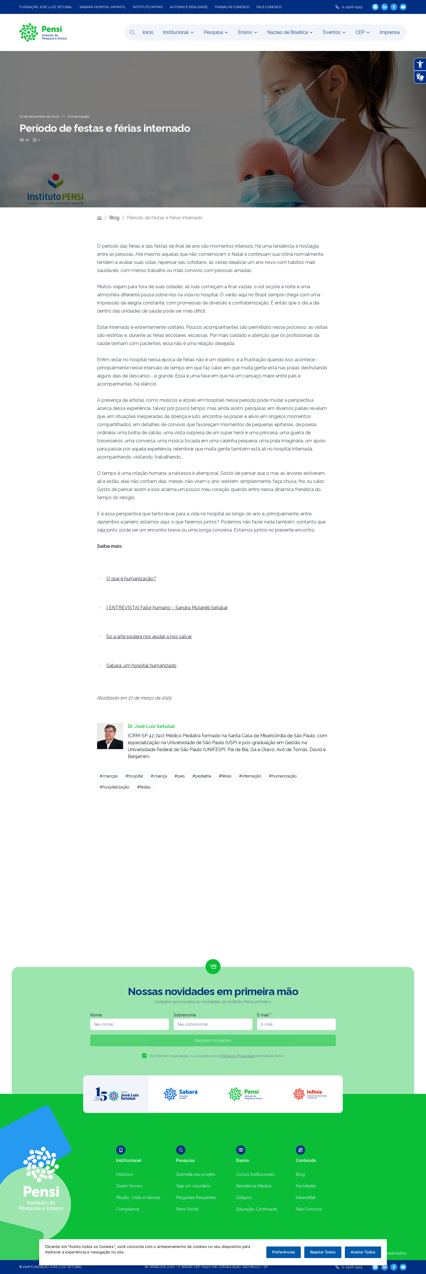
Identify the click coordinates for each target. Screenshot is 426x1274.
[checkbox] (144, 1055)
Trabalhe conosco (232, 7)
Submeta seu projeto (195, 1174)
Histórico (124, 1174)
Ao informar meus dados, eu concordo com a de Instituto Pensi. (217, 1056)
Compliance (127, 1209)
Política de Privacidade (237, 1056)
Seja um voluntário (193, 1186)
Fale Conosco (309, 1209)
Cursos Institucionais (255, 1174)
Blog (114, 217)
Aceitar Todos (363, 1252)
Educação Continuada (256, 1209)
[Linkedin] (384, 6)
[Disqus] (213, 877)
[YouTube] (403, 6)
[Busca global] (132, 32)
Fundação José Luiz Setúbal (45, 7)
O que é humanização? (131, 578)
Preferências (283, 1252)
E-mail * (264, 1015)
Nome (96, 1015)
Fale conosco (269, 7)
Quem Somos (129, 1186)
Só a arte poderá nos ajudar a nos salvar (149, 636)
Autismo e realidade (188, 7)
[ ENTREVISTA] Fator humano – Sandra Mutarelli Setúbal (166, 607)
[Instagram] (375, 6)
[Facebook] (394, 7)
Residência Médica (253, 1186)
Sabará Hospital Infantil (102, 7)
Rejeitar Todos (323, 1252)
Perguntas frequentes (196, 1197)
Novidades (306, 1186)
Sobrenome (185, 1015)
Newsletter (306, 1197)
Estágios (244, 1197)
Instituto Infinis (148, 7)
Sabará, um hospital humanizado (141, 665)
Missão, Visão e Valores (138, 1197)
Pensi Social (187, 1209)
